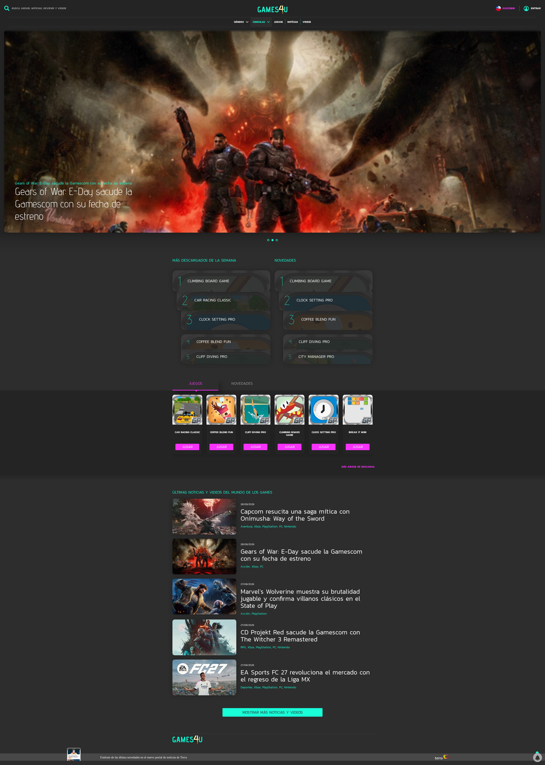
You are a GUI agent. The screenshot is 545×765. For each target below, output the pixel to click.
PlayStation (259, 613)
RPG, (244, 647)
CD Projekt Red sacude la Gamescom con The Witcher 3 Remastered (300, 635)
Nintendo (290, 526)
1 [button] (268, 240)
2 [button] (272, 240)
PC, (281, 526)
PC (261, 566)
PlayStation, (270, 526)
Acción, (246, 566)
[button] (241, 22)
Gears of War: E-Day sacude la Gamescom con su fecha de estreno (301, 555)
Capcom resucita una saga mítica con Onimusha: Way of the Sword (295, 515)
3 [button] (277, 240)
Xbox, (257, 526)
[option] (272, 131)
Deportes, (247, 687)
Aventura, (247, 526)
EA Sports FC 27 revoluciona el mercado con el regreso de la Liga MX (305, 675)
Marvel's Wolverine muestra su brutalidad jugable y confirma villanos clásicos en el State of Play (300, 598)
